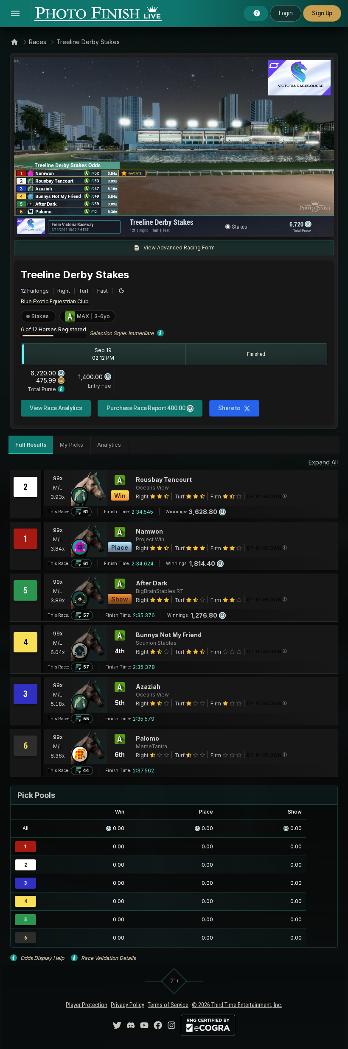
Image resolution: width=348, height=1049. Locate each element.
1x (106, 226)
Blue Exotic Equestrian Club (55, 301)
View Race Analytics (56, 408)
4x (134, 226)
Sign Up (322, 13)
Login (285, 13)
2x (120, 226)
